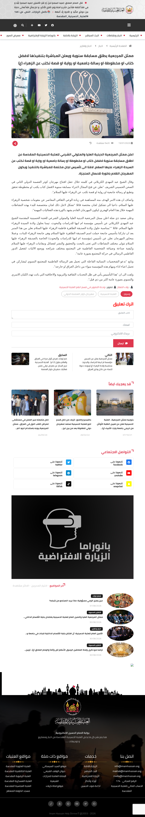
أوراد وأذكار (90, 781)
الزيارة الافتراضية (90, 776)
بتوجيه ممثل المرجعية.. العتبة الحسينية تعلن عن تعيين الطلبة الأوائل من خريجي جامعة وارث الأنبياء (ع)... (115, 424)
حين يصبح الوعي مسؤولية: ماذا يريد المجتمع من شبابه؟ (76, 601)
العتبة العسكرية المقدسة (18, 781)
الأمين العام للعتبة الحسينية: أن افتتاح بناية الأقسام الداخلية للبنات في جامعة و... (64, 633)
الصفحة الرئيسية (118, 46)
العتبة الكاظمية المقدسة (18, 771)
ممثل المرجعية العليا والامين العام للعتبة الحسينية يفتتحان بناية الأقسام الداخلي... (63, 617)
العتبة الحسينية (108, 294)
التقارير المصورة (95, 612)
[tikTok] (51, 804)
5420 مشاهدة (103, 143)
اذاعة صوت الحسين (90, 786)
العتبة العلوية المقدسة (18, 766)
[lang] (15, 25)
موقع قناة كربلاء (54, 786)
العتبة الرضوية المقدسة (18, 776)
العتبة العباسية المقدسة (18, 786)
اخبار (100, 46)
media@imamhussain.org (126, 776)
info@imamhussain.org (127, 766)
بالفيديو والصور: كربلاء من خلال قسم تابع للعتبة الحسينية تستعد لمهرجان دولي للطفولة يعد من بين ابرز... (73, 424)
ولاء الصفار (122, 287)
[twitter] (46, 25)
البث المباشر (90, 771)
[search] (22, 25)
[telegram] (68, 804)
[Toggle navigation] (129, 25)
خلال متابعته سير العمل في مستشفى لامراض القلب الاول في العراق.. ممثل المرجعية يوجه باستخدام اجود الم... (30, 424)
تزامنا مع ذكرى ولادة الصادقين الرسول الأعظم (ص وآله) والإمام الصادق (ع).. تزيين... (63, 650)
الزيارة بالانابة (90, 766)
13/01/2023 (124, 143)
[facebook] (53, 25)
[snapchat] (59, 804)
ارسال (121, 343)
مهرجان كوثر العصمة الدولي (79, 294)
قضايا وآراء (97, 596)
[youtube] (39, 25)
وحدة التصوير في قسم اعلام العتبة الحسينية (82, 287)
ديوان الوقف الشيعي (54, 771)
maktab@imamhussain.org (127, 771)
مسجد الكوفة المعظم (18, 791)
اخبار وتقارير (86, 46)
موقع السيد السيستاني (54, 766)
